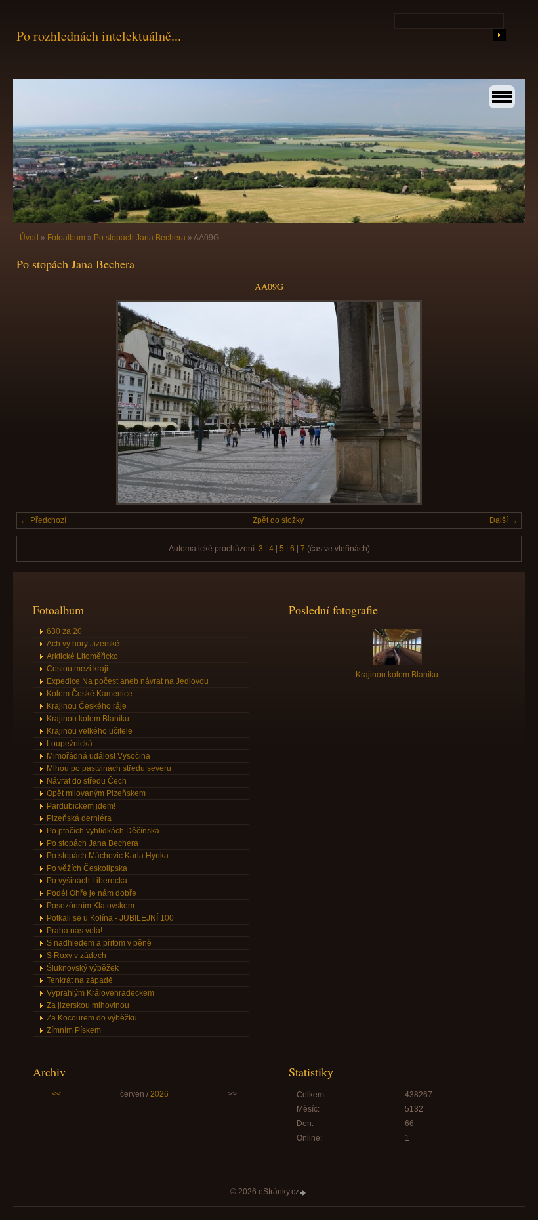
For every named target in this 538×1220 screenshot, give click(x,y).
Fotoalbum (66, 237)
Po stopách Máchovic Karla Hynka (108, 855)
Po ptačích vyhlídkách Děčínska (103, 830)
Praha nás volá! (74, 930)
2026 (159, 1094)
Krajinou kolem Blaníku (88, 718)
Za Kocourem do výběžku (92, 1017)
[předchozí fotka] (37, 402)
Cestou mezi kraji (77, 668)
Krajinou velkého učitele (90, 731)
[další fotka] (500, 402)
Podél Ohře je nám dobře (91, 893)
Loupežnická (70, 743)
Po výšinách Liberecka (87, 880)
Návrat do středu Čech (87, 781)
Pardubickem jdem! (81, 805)
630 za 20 (64, 631)
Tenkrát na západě (80, 980)
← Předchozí (43, 520)
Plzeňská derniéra (79, 818)
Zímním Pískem (74, 1030)
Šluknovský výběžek (83, 968)
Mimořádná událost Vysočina (98, 756)
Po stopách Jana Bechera (140, 237)
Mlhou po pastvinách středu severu (109, 768)
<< (56, 1094)
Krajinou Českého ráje (87, 706)
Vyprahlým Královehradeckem (100, 993)
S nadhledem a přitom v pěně (99, 943)
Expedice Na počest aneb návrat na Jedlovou (128, 681)
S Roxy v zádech (76, 955)
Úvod (29, 237)
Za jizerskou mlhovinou (88, 1005)
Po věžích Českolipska (87, 868)
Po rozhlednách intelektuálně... (98, 36)
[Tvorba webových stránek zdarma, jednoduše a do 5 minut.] (303, 1193)
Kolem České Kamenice (90, 693)
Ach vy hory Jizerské (83, 643)
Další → (503, 520)
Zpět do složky (278, 520)
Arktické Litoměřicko (82, 656)
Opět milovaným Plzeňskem (96, 793)
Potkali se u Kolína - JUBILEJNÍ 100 (110, 918)
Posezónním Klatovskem (90, 905)
